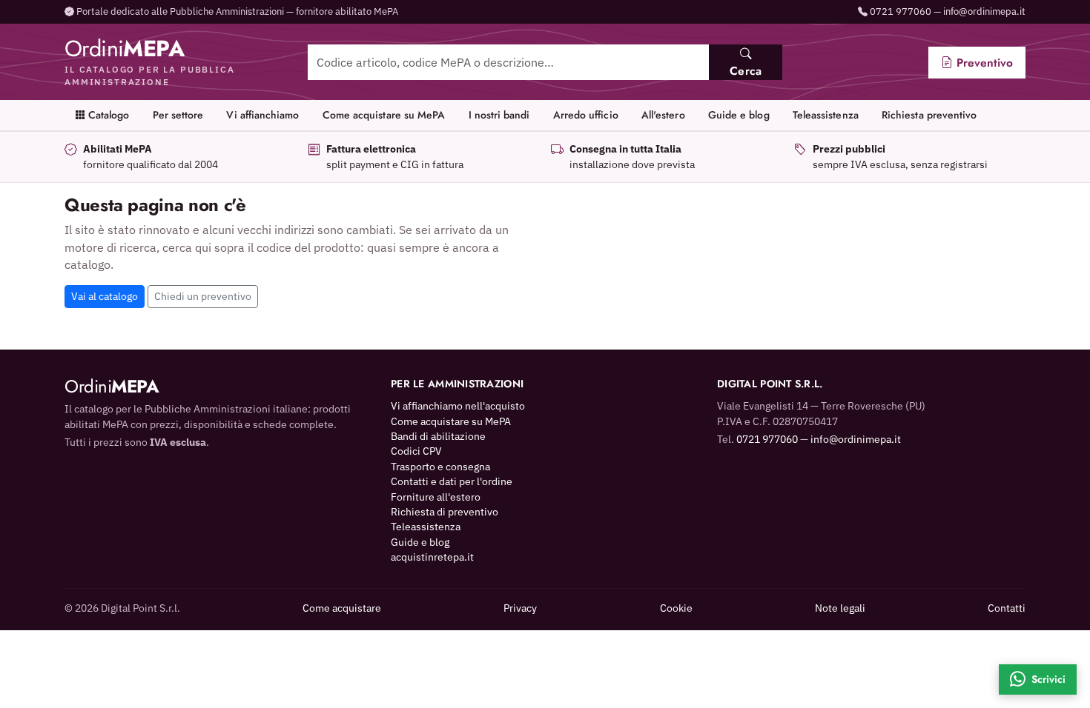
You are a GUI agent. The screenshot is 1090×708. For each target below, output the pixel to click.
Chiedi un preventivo (202, 296)
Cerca (746, 70)
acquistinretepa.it (432, 557)
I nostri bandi (499, 114)
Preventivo (983, 62)
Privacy (520, 608)
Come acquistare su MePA (384, 114)
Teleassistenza (826, 114)
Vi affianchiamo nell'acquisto (458, 406)
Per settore (178, 114)
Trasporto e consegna (440, 466)
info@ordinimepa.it (984, 11)
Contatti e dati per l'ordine (451, 481)
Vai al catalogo (104, 296)
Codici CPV (416, 451)
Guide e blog (739, 114)
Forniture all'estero (435, 497)
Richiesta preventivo (929, 114)
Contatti (1006, 608)
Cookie (676, 608)
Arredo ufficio (585, 114)
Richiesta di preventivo (444, 511)
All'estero (663, 114)
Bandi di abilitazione (438, 436)
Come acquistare (342, 608)
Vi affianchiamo (262, 114)
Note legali (840, 608)
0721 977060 (900, 11)
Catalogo (107, 114)
